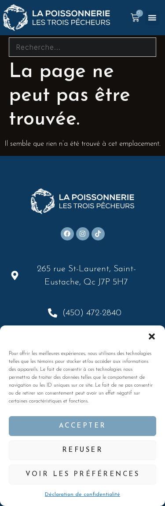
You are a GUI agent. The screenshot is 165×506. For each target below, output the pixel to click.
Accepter (82, 426)
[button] (151, 336)
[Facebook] (67, 233)
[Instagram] (82, 233)
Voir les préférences (82, 474)
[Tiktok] (98, 233)
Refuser (82, 450)
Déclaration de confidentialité (82, 494)
